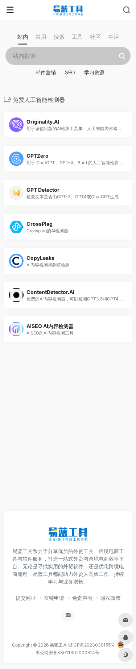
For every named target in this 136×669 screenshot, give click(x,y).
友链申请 (54, 598)
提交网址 (26, 598)
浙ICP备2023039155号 (91, 645)
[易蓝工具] (68, 10)
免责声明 (82, 598)
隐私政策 (110, 598)
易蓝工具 (58, 645)
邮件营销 (46, 72)
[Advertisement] (68, 434)
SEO (70, 72)
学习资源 (94, 72)
